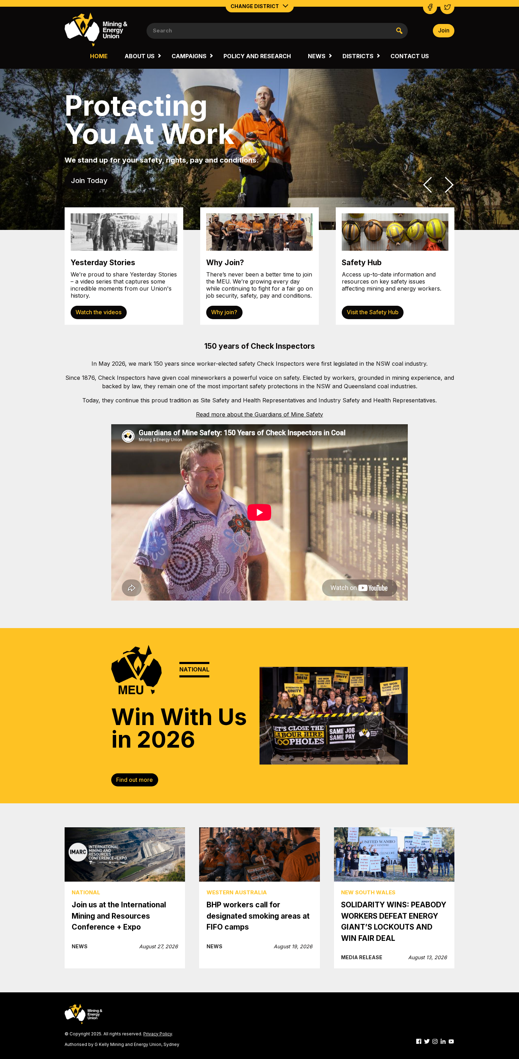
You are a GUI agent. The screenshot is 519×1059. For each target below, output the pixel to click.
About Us (140, 56)
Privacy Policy (157, 1033)
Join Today (89, 180)
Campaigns (189, 56)
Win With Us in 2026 (179, 728)
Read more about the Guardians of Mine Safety (259, 414)
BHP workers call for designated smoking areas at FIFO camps (258, 915)
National (86, 892)
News (317, 56)
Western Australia (237, 892)
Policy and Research (257, 56)
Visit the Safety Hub (373, 312)
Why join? (224, 312)
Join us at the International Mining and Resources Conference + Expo (119, 915)
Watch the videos (98, 312)
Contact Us (409, 56)
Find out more (134, 779)
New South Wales (368, 892)
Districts (358, 56)
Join (443, 30)
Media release (361, 957)
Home (99, 56)
